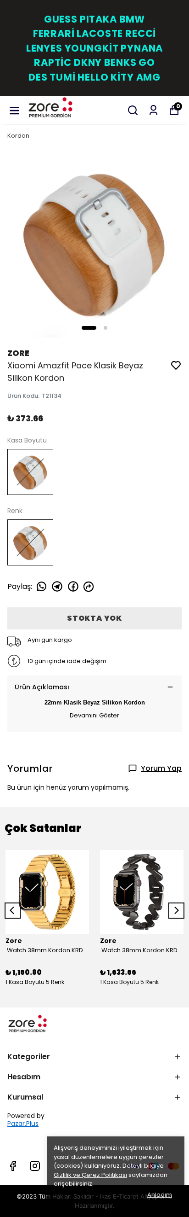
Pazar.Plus (23, 1124)
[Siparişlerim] (153, 110)
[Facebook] (12, 1165)
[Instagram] (34, 1165)
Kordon (18, 135)
